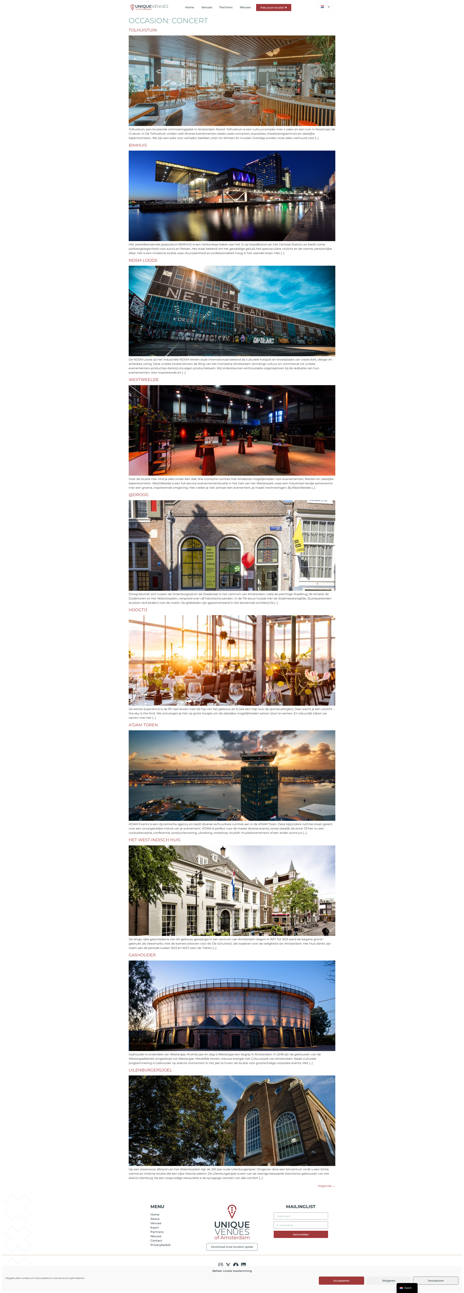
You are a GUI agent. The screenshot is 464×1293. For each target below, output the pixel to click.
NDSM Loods (143, 260)
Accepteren (341, 1280)
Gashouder (142, 955)
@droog (139, 494)
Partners (226, 7)
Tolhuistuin (143, 30)
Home (189, 7)
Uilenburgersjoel (150, 1070)
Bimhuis (138, 145)
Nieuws (245, 7)
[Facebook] (236, 1265)
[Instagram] (220, 1265)
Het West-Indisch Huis (154, 839)
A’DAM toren (143, 725)
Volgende (326, 1186)
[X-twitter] (228, 1265)
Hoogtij (138, 609)
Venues (206, 7)
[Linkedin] (243, 1265)
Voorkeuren (436, 1280)
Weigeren (388, 1280)
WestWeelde (144, 379)
